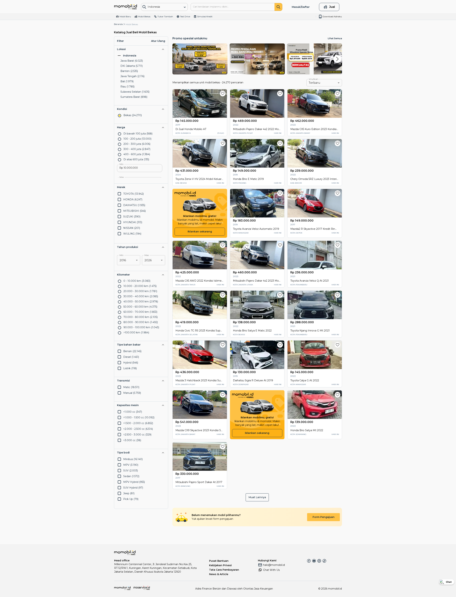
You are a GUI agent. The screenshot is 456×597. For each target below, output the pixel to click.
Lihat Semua (335, 38)
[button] (141, 49)
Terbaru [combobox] (314, 82)
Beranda (118, 24)
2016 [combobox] (123, 260)
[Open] (184, 7)
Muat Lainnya (257, 497)
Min (121, 164)
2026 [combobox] (148, 260)
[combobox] (161, 6)
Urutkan (313, 79)
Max (122, 177)
